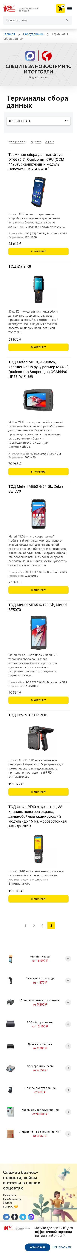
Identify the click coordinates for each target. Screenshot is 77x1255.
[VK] (6, 1217)
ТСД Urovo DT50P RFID (27, 715)
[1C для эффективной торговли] (23, 9)
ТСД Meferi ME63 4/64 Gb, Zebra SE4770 (36, 488)
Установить (37, 1247)
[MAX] (31, 1217)
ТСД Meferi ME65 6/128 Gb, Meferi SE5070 (37, 607)
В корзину (38, 251)
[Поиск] (67, 20)
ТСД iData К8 (19, 266)
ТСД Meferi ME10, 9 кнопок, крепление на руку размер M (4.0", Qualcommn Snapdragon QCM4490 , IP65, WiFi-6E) (38, 369)
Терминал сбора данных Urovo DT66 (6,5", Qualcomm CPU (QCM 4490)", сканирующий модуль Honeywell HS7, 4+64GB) (36, 161)
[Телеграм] (22, 1217)
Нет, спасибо (62, 1247)
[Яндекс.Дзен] (14, 1217)
